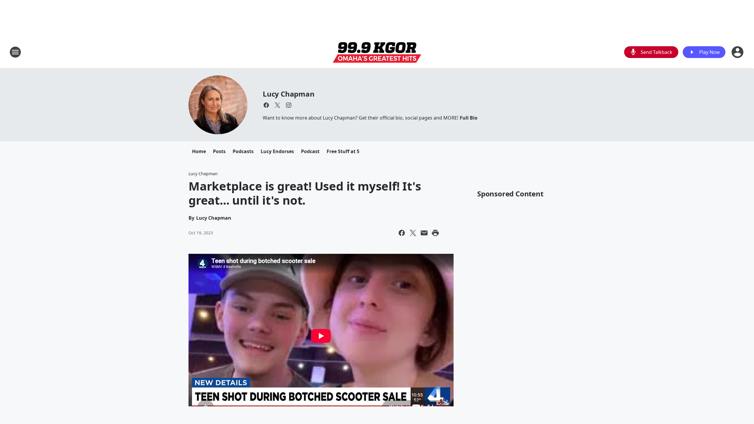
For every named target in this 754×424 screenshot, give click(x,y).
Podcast (310, 151)
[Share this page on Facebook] (402, 233)
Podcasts (243, 151)
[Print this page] (435, 233)
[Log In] (738, 52)
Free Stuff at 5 (343, 151)
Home (199, 151)
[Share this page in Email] (424, 233)
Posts (219, 151)
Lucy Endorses (277, 151)
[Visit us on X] (277, 105)
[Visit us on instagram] (288, 105)
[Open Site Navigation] (15, 52)
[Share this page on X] (413, 233)
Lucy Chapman (289, 94)
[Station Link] (377, 52)
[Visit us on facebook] (266, 105)
